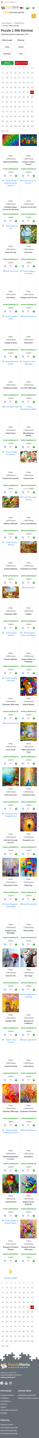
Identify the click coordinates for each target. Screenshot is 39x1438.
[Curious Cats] (23, 492)
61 (19, 102)
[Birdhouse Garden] (5, 402)
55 (28, 97)
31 (28, 82)
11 (11, 73)
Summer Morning (10, 569)
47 (28, 92)
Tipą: (21, 54)
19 (11, 78)
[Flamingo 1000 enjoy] (5, 1125)
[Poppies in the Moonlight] (5, 944)
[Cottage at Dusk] (5, 356)
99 (11, 126)
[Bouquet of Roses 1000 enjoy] (23, 1261)
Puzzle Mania (6, 23)
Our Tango (28, 976)
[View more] (10, 145)
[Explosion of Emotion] (23, 1125)
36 (15, 87)
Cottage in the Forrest (28, 297)
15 (28, 73)
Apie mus (3, 1404)
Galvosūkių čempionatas (9, 1410)
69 (19, 107)
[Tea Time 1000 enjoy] (23, 402)
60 (15, 102)
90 (7, 121)
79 (28, 111)
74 (7, 111)
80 (32, 111)
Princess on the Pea (28, 207)
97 (3, 126)
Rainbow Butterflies (10, 162)
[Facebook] (1, 1384)
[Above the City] (5, 266)
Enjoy (11, 156)
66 (7, 107)
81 (3, 116)
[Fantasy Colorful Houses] (23, 176)
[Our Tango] (23, 990)
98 (7, 126)
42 (7, 92)
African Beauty (28, 704)
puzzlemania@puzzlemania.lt (11, 1375)
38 (24, 87)
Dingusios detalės (6, 1424)
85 (19, 116)
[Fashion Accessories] (5, 492)
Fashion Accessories (11, 478)
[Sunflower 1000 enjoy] (5, 718)
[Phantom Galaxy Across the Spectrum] (5, 221)
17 (3, 78)
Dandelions (28, 1157)
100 (15, 126)
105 (2, 131)
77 (19, 111)
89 (3, 121)
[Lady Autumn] (23, 1080)
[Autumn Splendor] (5, 673)
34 (7, 87)
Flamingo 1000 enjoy (10, 1111)
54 (24, 97)
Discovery (28, 252)
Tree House (10, 297)
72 (32, 107)
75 (11, 111)
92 (15, 121)
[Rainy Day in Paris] (5, 899)
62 (24, 102)
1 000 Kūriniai (11, 159)
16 (32, 73)
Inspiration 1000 (11, 614)
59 (11, 102)
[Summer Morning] (5, 583)
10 (7, 73)
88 (32, 116)
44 (15, 92)
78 (24, 111)
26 (7, 82)
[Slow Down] (23, 356)
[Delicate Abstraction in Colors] (5, 1170)
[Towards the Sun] (23, 809)
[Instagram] (10, 1384)
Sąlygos (3, 1407)
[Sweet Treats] (5, 447)
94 (24, 121)
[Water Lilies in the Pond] (23, 763)
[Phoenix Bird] (23, 944)
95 (28, 121)
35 (11, 87)
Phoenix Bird (29, 930)
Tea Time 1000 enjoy (28, 388)
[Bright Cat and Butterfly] (23, 1216)
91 (11, 121)
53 (19, 97)
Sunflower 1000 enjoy (10, 704)
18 (7, 78)
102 (23, 126)
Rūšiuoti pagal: (7, 40)
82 (7, 116)
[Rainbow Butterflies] (5, 176)
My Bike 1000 (11, 1021)
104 (32, 126)
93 (19, 121)
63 (28, 102)
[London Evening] (5, 1080)
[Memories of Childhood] (23, 1035)
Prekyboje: (21, 40)
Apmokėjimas (5, 1401)
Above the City (10, 252)
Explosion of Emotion (28, 1111)
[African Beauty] (23, 718)
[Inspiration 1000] (5, 628)
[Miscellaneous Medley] (23, 447)
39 (28, 87)
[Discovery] (23, 266)
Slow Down (28, 343)
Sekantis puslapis (10, 1278)
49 (3, 97)
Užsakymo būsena (7, 1395)
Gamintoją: (7, 54)
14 (24, 73)
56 (32, 97)
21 (19, 78)
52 (15, 97)
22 (24, 78)
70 (24, 107)
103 (28, 126)
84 (15, 116)
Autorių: (21, 47)
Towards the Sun (28, 795)
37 (19, 87)
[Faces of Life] (5, 763)
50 (7, 97)
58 (7, 102)
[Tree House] (5, 311)
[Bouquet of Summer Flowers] (5, 1261)
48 (32, 92)
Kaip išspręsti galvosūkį (8, 1433)
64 (32, 102)
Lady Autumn (28, 1066)
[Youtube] (6, 1384)
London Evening (10, 1066)
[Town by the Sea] (5, 809)
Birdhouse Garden (11, 388)
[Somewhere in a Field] (23, 583)
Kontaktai (3, 1413)
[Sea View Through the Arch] (5, 854)
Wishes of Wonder (11, 523)
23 (28, 78)
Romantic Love (28, 840)
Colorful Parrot (10, 1202)
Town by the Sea (10, 795)
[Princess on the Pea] (23, 221)
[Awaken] (23, 628)
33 (3, 87)
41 (3, 92)
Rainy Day (28, 885)
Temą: (7, 47)
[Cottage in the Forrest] (23, 311)
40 (32, 87)
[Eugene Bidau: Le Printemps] (23, 673)
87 (28, 116)
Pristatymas (4, 1398)
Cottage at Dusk (11, 343)
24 (32, 78)
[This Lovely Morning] (23, 537)
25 (3, 82)
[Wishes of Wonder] (5, 537)
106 (7, 131)
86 (24, 116)
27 (11, 82)
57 (3, 102)
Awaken (29, 614)
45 (19, 92)
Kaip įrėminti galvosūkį (8, 1430)
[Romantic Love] (23, 854)
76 (15, 111)
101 (19, 126)
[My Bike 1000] (5, 1035)
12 (15, 73)
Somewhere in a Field (28, 569)
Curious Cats (29, 478)
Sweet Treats (11, 433)
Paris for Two (11, 976)
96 (32, 121)
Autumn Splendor (10, 659)
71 (28, 107)
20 (15, 78)
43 (11, 92)
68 (15, 107)
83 (11, 116)
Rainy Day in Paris (11, 885)
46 (24, 92)
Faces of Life (11, 750)
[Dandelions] (23, 1170)
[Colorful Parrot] (5, 1216)
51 (11, 97)
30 (24, 82)
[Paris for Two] (5, 990)
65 (3, 107)
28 (15, 82)
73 (3, 111)
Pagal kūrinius (19, 23)
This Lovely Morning (28, 523)
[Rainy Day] (23, 899)
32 (32, 82)
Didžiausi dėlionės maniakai (28, 1398)
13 (19, 73)
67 (11, 107)
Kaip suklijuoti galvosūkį (9, 1427)
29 (19, 82)
